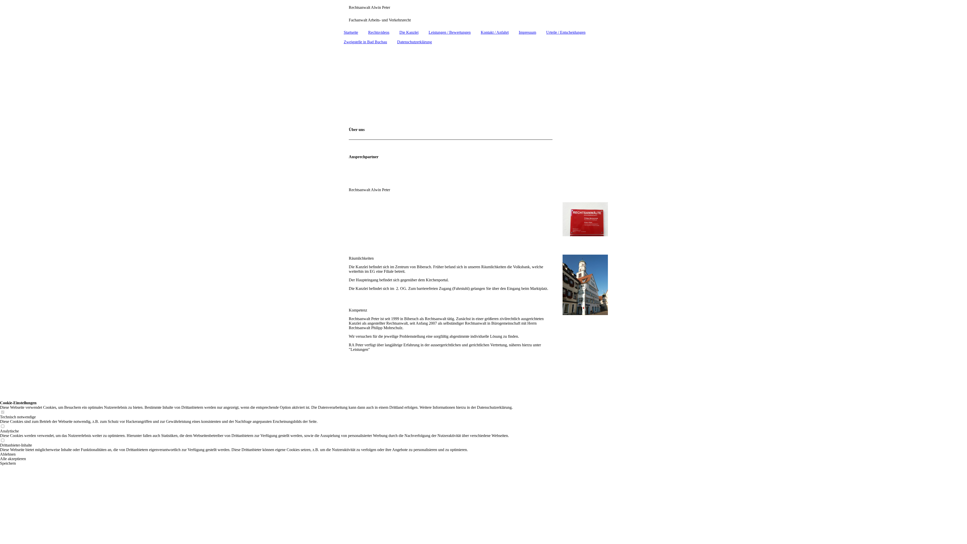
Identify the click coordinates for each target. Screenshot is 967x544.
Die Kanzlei (409, 32)
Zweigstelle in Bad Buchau (365, 42)
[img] (483, 83)
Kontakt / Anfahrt (495, 32)
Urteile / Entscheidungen (565, 32)
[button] (256, 454)
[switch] (2, 412)
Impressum (527, 32)
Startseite (351, 32)
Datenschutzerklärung (414, 42)
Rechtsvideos (378, 32)
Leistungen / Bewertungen (450, 32)
